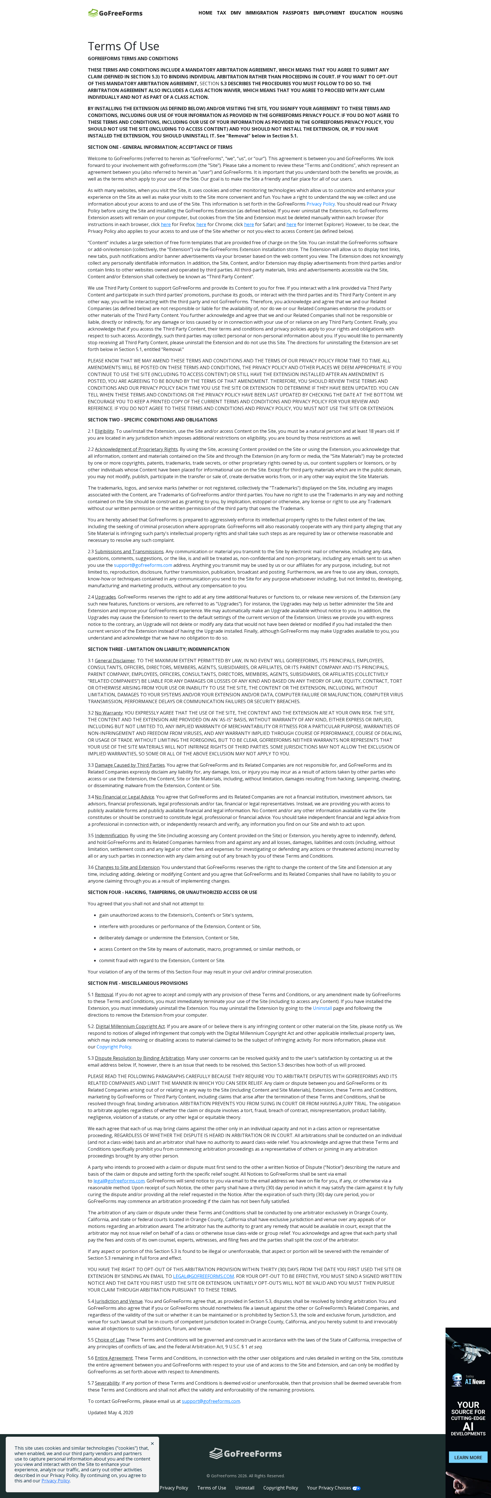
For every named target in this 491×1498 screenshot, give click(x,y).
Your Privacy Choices (329, 1488)
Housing (392, 13)
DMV (236, 13)
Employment (329, 13)
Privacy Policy (321, 204)
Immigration (262, 13)
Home (205, 13)
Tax (221, 13)
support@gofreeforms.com (143, 565)
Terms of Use (211, 1488)
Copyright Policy (114, 1047)
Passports (296, 13)
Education (363, 13)
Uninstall (322, 1008)
